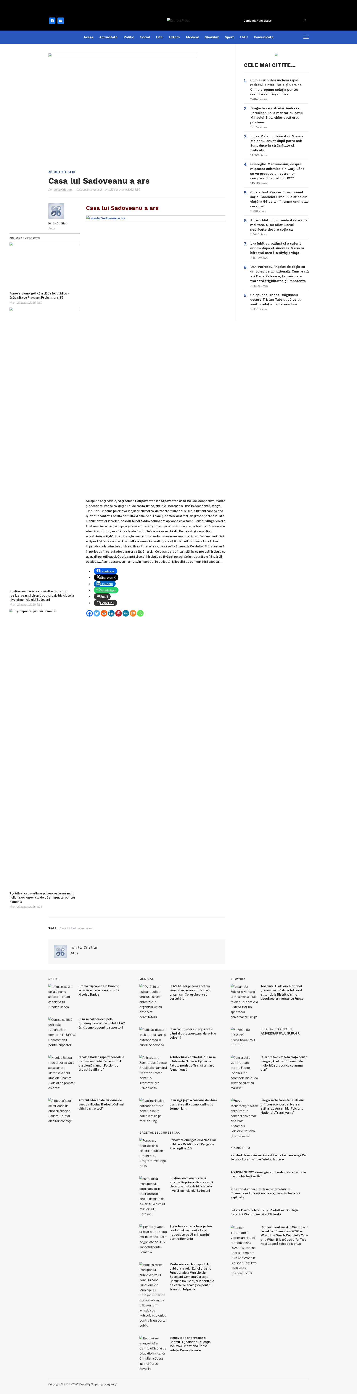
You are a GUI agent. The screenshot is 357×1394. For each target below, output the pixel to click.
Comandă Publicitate (258, 20)
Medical (192, 37)
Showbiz (212, 37)
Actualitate (108, 37)
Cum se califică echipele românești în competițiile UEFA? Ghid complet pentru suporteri (101, 1023)
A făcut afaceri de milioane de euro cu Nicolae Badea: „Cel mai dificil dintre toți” (101, 1104)
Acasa (88, 37)
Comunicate (264, 37)
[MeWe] (126, 613)
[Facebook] (89, 613)
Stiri (71, 172)
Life (159, 37)
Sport (229, 37)
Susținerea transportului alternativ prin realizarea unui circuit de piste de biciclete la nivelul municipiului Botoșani (41, 595)
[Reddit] (104, 613)
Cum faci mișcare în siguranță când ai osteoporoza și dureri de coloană (193, 1033)
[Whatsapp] (140, 613)
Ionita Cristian (62, 189)
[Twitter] (97, 613)
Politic (129, 37)
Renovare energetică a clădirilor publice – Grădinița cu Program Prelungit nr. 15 (39, 295)
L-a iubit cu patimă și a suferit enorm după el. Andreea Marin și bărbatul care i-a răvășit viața (277, 248)
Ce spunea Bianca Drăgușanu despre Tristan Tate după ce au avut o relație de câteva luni (275, 299)
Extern (174, 37)
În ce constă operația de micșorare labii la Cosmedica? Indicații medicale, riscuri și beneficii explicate (265, 1193)
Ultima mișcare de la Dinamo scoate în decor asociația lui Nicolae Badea (98, 990)
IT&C (244, 37)
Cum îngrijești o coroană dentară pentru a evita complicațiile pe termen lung (193, 1104)
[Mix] (133, 613)
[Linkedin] (111, 613)
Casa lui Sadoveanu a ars (76, 928)
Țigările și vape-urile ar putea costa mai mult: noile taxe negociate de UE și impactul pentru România (42, 898)
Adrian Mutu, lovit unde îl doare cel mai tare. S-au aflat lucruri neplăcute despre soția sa (279, 224)
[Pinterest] (118, 613)
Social (145, 37)
